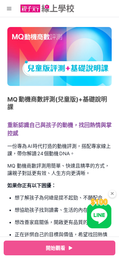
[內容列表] (9, 8)
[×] (99, 213)
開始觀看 (55, 248)
